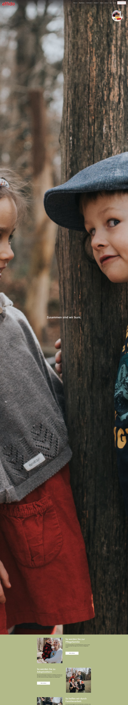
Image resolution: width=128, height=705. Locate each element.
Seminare (106, 2)
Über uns (75, 2)
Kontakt (114, 2)
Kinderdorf (96, 2)
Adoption (101, 2)
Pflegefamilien (81, 2)
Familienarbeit (89, 2)
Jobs (111, 2)
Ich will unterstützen (121, 2)
